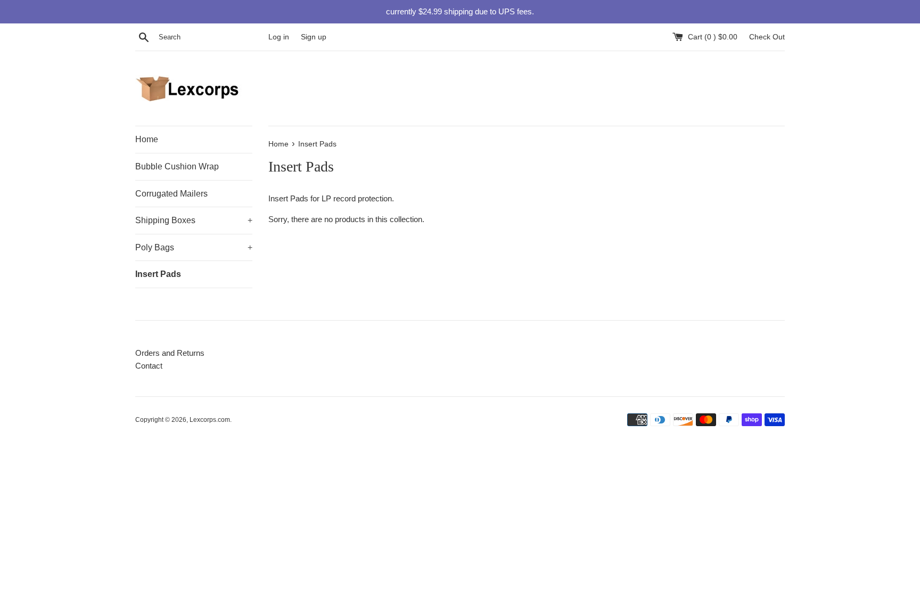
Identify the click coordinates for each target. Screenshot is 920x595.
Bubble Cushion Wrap (177, 166)
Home (146, 139)
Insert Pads (158, 274)
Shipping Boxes (193, 220)
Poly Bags (193, 247)
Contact (148, 365)
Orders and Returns (169, 352)
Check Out (767, 37)
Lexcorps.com (210, 419)
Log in (278, 37)
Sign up (313, 37)
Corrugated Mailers (171, 193)
